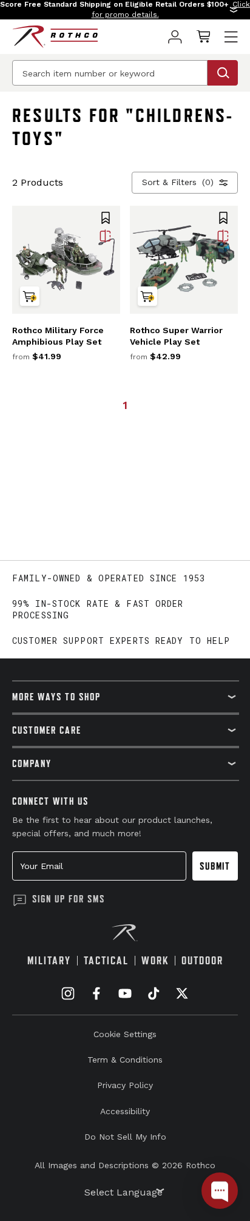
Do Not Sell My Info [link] (125, 1137)
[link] (175, 37)
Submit (215, 866)
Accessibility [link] (125, 1111)
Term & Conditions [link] (125, 1059)
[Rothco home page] (55, 36)
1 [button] (125, 405)
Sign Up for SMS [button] (68, 898)
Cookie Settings (125, 1034)
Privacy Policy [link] (125, 1085)
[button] (125, 9)
